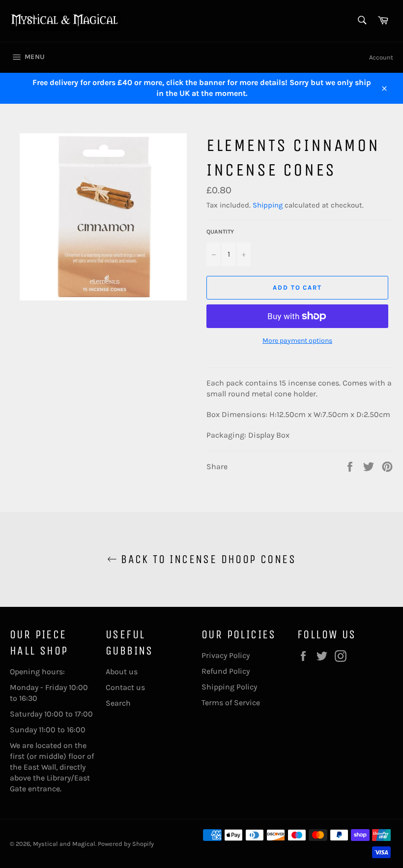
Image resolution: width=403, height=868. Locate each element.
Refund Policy (226, 671)
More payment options (297, 340)
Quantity (220, 231)
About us (122, 671)
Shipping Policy (229, 686)
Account (381, 57)
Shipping (268, 205)
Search (118, 703)
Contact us (125, 687)
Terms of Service (231, 702)
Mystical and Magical (64, 843)
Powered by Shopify (126, 843)
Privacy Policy (226, 655)
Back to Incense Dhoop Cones (206, 559)
